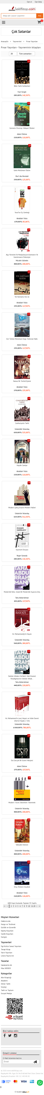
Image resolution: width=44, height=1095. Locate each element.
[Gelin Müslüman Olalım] (22, 146)
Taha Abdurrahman (22, 598)
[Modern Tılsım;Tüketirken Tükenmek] (22, 778)
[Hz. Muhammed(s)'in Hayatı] (22, 610)
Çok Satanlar (21, 31)
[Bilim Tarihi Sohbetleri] (22, 62)
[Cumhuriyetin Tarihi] (22, 399)
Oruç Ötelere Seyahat (22, 887)
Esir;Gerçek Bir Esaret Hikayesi (22, 760)
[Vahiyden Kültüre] (22, 820)
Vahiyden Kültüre (22, 845)
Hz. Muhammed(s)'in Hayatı (22, 634)
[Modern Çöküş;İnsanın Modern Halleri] (22, 483)
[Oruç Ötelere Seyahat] (22, 863)
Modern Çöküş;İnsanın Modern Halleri (22, 507)
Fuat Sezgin (22, 92)
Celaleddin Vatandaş (22, 429)
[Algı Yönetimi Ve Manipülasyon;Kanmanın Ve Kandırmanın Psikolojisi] (22, 230)
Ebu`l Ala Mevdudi (22, 176)
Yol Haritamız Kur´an (22, 297)
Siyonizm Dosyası (22, 550)
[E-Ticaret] (25, 1092)
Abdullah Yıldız (22, 218)
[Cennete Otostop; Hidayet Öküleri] (22, 104)
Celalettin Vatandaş (22, 513)
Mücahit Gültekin (22, 260)
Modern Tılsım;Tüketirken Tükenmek (22, 802)
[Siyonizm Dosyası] (22, 525)
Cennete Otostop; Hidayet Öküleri (22, 128)
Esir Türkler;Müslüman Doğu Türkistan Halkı (22, 339)
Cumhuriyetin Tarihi (22, 423)
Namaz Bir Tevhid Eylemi (22, 381)
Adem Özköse (22, 134)
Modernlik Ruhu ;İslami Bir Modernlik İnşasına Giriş (22, 592)
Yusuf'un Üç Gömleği (22, 212)
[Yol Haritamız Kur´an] (22, 272)
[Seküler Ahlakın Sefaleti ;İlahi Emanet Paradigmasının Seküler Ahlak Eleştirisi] (22, 652)
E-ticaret (18, 1092)
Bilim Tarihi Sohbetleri (22, 86)
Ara (39, 16)
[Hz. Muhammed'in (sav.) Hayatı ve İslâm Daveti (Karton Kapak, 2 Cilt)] (22, 694)
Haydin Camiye (22, 465)
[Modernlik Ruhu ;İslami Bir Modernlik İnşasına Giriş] (22, 567)
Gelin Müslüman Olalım (22, 170)
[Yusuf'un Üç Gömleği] (22, 188)
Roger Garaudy (22, 556)
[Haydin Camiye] (22, 441)
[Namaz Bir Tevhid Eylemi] (22, 357)
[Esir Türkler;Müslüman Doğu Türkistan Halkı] (22, 315)
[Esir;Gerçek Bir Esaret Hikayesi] (22, 736)
